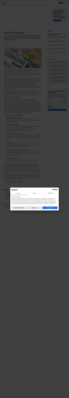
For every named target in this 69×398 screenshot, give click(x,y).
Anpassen (34, 207)
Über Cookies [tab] (50, 193)
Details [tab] (34, 193)
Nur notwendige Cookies (19, 207)
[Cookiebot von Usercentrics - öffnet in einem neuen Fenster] (53, 189)
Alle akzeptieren (50, 207)
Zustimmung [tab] (18, 193)
